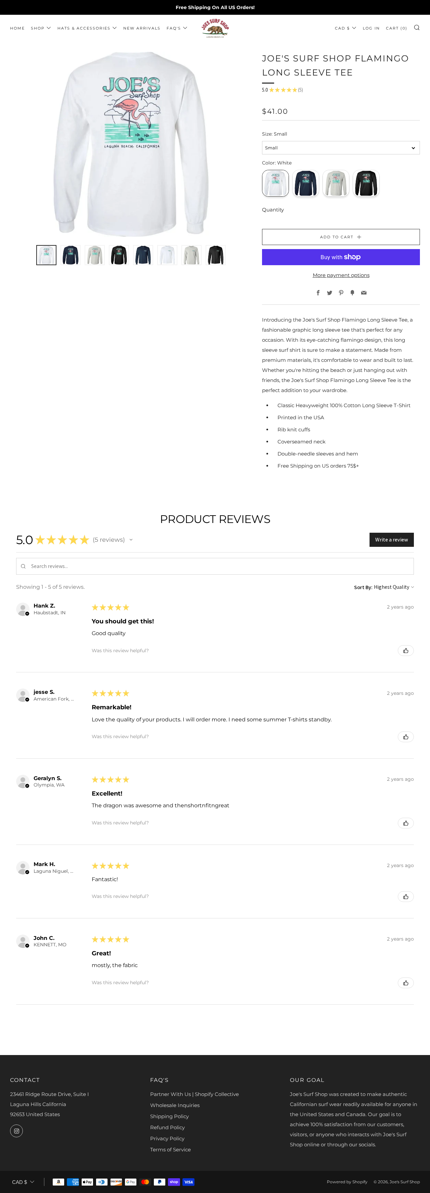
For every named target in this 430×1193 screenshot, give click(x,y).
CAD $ (342, 28)
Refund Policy (167, 1127)
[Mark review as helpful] (406, 650)
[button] (131, 540)
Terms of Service (170, 1149)
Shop (38, 28)
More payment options (341, 275)
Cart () (396, 28)
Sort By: (363, 587)
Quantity (273, 209)
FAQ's (174, 28)
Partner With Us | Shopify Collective (194, 1094)
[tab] (46, 255)
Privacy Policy (167, 1138)
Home (17, 28)
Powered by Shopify (347, 1181)
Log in (371, 28)
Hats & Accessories (84, 28)
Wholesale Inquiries (175, 1105)
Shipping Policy (169, 1116)
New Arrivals (142, 28)
